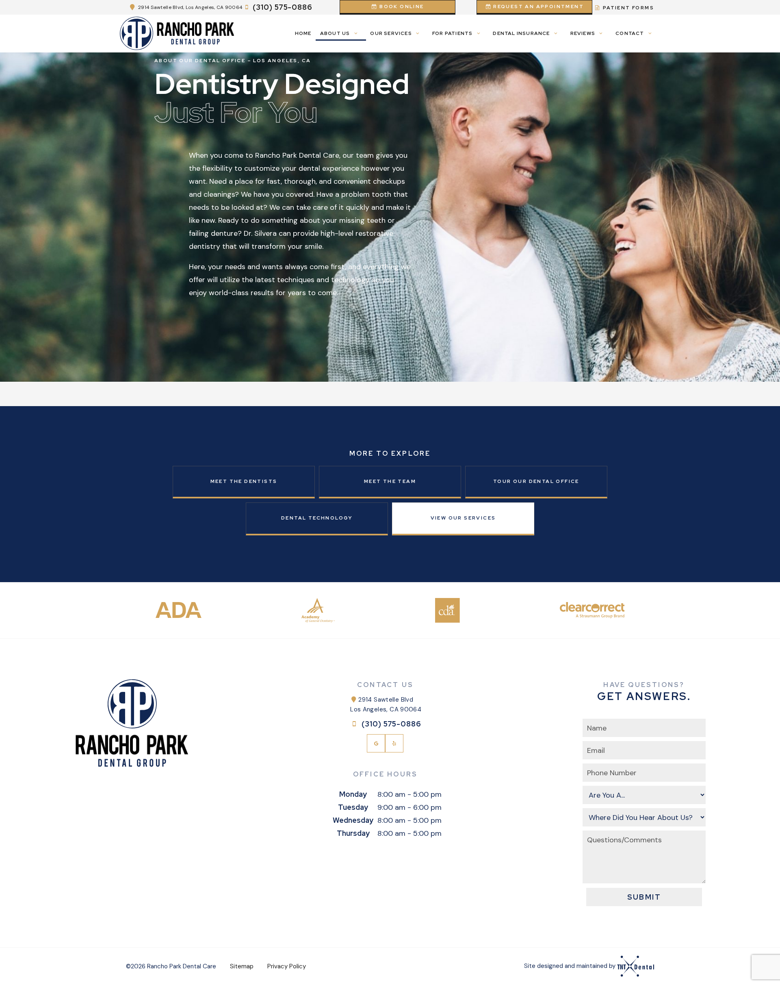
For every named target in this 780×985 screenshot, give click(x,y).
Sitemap (242, 966)
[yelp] (394, 743)
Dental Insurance (521, 33)
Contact (629, 33)
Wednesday (353, 820)
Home (303, 33)
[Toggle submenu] (356, 33)
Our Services (391, 33)
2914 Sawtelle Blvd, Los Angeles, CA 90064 (190, 7)
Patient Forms (627, 7)
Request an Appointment (538, 6)
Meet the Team (390, 481)
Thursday (353, 833)
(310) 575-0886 (282, 7)
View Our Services (463, 518)
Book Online (401, 6)
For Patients (452, 33)
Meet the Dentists (243, 481)
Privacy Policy (286, 966)
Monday (353, 794)
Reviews (582, 33)
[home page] (177, 33)
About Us (335, 33)
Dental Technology (317, 518)
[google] (376, 743)
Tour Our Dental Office (536, 481)
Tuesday (353, 807)
